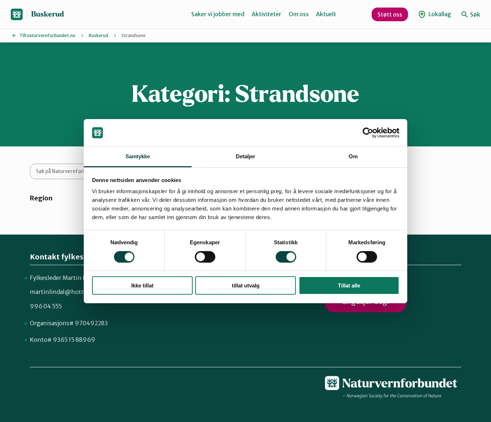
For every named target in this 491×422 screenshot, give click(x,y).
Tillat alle (349, 285)
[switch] (205, 257)
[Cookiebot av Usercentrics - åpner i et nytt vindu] (367, 132)
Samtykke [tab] (137, 156)
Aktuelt (326, 14)
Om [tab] (353, 156)
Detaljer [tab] (246, 156)
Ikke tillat (142, 285)
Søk (474, 14)
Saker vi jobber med (217, 14)
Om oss (299, 14)
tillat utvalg (246, 285)
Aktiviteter (266, 14)
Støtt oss (389, 14)
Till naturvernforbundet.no (47, 35)
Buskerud (47, 14)
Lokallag (439, 14)
